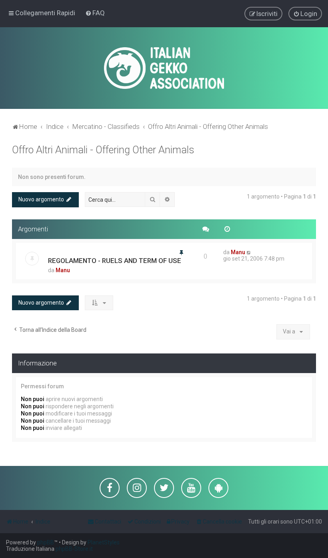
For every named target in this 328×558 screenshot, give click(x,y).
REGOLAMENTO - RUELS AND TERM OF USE (114, 261)
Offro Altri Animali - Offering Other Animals (103, 150)
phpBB (45, 542)
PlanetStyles (104, 542)
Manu (63, 270)
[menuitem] (95, 13)
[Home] (164, 68)
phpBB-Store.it (74, 549)
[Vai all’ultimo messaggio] (249, 252)
